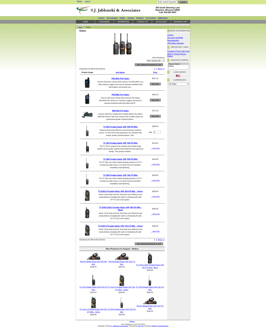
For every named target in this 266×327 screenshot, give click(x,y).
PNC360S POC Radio (120, 79)
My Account (161, 22)
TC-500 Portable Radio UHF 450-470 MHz (120, 127)
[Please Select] (178, 64)
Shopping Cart (180, 22)
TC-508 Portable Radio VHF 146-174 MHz (120, 175)
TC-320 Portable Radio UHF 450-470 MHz (120, 143)
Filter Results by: (158, 58)
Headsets (140, 18)
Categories (104, 22)
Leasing (170, 35)
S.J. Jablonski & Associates (119, 326)
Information (123, 22)
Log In (87, 1)
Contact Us (142, 22)
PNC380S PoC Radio (120, 95)
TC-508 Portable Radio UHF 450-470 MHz (120, 159)
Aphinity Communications (160, 326)
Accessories (151, 18)
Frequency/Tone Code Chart (178, 51)
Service (101, 18)
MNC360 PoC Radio (120, 111)
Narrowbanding (173, 40)
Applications (163, 18)
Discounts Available (175, 38)
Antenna (130, 18)
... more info (155, 148)
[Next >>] (161, 69)
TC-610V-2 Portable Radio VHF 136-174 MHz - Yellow (120, 226)
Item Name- (120, 72)
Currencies (179, 80)
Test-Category (112, 18)
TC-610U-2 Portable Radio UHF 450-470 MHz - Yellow (120, 191)
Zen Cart (141, 326)
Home (79, 1)
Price (155, 72)
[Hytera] (178, 66)
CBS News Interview (175, 43)
